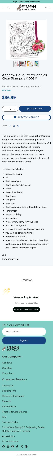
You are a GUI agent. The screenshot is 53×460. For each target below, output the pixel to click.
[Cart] (50, 7)
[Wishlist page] (46, 7)
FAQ (4, 417)
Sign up (24, 340)
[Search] (8, 7)
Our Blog (7, 368)
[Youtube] (12, 446)
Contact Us (7, 385)
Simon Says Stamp (29, 454)
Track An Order (10, 422)
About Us (7, 362)
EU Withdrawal (10, 441)
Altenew (6, 90)
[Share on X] (14, 125)
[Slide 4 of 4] (36, 64)
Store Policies (9, 406)
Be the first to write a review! (26, 309)
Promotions (8, 373)
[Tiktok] (17, 446)
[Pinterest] (26, 446)
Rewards (6, 401)
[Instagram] (8, 446)
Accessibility (8, 436)
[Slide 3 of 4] (30, 64)
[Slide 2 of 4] (23, 64)
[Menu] (3, 8)
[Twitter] (21, 446)
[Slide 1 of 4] (16, 64)
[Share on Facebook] (10, 125)
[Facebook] (3, 446)
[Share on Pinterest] (18, 125)
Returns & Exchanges (13, 396)
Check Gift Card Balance (14, 411)
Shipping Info (9, 390)
